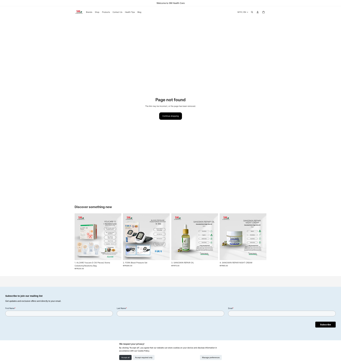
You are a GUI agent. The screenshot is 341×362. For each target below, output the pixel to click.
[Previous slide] (79, 237)
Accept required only (143, 357)
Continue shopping (170, 116)
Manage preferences (211, 357)
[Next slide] (117, 237)
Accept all (125, 357)
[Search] (252, 12)
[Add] (117, 256)
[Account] (258, 12)
